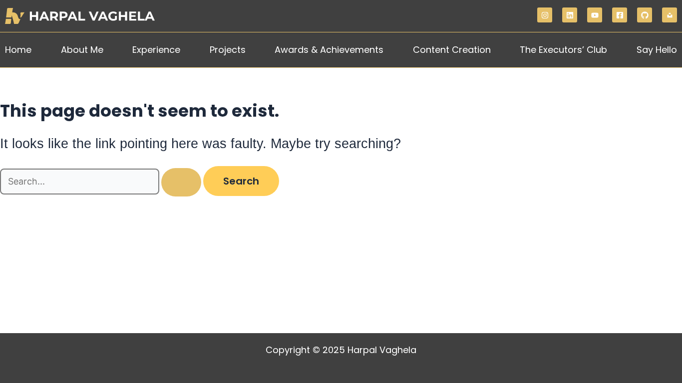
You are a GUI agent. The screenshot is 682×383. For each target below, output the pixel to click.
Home (18, 49)
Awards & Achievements (329, 49)
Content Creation (452, 49)
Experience (156, 49)
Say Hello (657, 49)
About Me (82, 49)
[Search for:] (101, 182)
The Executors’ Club (563, 49)
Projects (228, 49)
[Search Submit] (181, 182)
